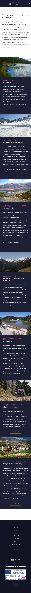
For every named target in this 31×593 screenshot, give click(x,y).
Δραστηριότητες (16, 544)
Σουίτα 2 (16, 535)
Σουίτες (16, 530)
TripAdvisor (17, 559)
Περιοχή (16, 549)
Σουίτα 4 (16, 541)
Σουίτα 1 (16, 533)
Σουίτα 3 (16, 538)
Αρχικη (16, 527)
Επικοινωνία (16, 554)
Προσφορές (16, 552)
